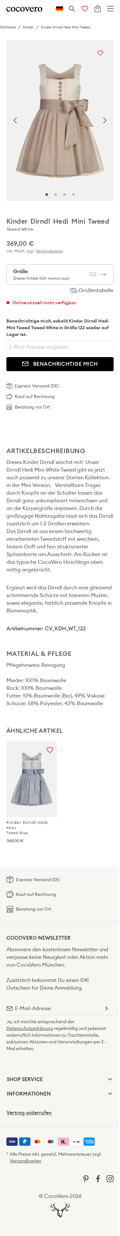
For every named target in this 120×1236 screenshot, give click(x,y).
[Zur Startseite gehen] (24, 8)
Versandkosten (49, 251)
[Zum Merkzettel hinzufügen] (100, 54)
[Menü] (110, 9)
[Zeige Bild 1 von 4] (46, 194)
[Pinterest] (85, 1178)
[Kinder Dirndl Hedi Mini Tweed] (60, 120)
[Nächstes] (104, 120)
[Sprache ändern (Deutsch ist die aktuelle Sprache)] (59, 9)
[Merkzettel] (84, 9)
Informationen (29, 1093)
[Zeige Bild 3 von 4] (64, 194)
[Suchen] (72, 9)
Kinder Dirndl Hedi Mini (27, 827)
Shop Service (25, 1079)
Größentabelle (95, 290)
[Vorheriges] (15, 120)
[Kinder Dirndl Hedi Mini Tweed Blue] (31, 779)
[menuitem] (12, 1141)
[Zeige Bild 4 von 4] (73, 194)
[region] (60, 120)
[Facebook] (97, 1178)
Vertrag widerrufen (29, 1112)
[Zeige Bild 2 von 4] (55, 194)
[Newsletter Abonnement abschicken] (106, 1008)
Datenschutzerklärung (29, 1028)
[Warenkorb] (97, 9)
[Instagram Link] (110, 1178)
